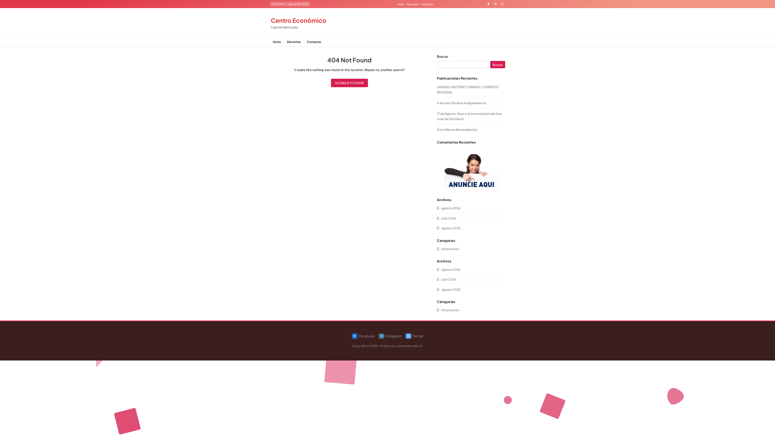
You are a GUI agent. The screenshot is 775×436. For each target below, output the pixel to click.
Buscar (442, 57)
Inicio (400, 4)
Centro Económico (298, 20)
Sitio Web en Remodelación (457, 129)
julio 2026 (448, 218)
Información (450, 249)
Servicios (413, 4)
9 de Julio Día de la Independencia (461, 103)
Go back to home (349, 83)
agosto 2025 (450, 228)
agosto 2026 (450, 208)
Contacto (427, 4)
